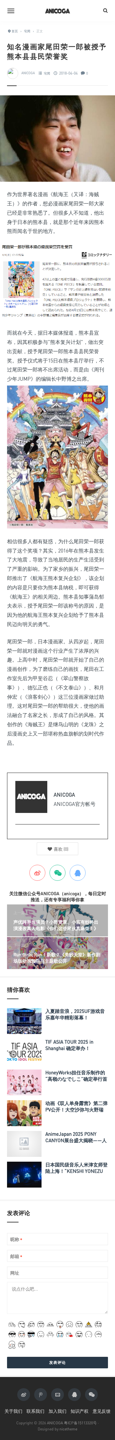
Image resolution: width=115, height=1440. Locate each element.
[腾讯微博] (40, 1394)
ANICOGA (28, 73)
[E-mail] (18, 835)
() (60, 849)
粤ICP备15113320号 (80, 1422)
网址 (14, 1273)
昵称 (16, 1240)
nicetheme (68, 1429)
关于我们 (13, 1411)
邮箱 (16, 1256)
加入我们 (57, 1411)
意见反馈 (102, 1411)
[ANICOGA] (57, 10)
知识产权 (79, 1411)
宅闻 (47, 73)
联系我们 (35, 1411)
